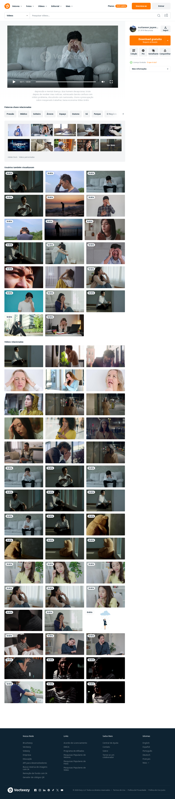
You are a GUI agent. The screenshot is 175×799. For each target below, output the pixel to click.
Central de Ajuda (110, 743)
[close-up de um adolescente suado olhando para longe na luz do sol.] (23, 277)
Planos (111, 6)
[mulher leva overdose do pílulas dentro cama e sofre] (23, 668)
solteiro (37, 114)
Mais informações (139, 69)
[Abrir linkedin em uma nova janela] (44, 790)
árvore (50, 114)
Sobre (105, 751)
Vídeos (41, 6)
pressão (10, 114)
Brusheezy (28, 743)
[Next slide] (120, 114)
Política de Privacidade (137, 790)
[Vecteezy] (7, 6)
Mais (68, 6)
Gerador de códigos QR (33, 777)
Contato (106, 747)
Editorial (55, 6)
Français (146, 759)
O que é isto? (152, 62)
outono (75, 114)
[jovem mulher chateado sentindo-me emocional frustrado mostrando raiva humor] (64, 404)
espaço (62, 114)
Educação (27, 759)
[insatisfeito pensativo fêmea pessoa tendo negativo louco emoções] (105, 404)
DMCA (66, 747)
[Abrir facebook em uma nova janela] (35, 790)
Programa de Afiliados (74, 751)
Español (146, 747)
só (86, 114)
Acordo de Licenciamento (75, 743)
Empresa (27, 755)
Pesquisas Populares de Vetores (75, 756)
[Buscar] (158, 15)
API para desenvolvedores (35, 763)
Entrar (161, 6)
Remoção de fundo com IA (35, 773)
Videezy (26, 751)
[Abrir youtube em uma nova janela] (62, 790)
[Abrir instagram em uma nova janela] (40, 790)
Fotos (29, 6)
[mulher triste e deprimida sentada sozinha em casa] (105, 229)
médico (23, 114)
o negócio (112, 114)
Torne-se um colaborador (108, 756)
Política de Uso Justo (156, 790)
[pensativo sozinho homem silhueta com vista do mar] (63, 229)
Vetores (16, 6)
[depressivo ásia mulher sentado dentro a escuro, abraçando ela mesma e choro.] (105, 692)
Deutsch (146, 755)
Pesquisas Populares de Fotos (75, 762)
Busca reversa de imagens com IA (35, 768)
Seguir (165, 30)
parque (97, 114)
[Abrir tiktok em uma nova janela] (53, 790)
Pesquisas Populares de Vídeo (75, 768)
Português (147, 751)
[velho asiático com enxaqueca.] (105, 253)
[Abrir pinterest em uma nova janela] (49, 790)
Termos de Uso (119, 790)
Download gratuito (150, 40)
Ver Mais (111, 145)
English (146, 743)
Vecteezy (27, 747)
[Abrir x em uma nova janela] (57, 790)
